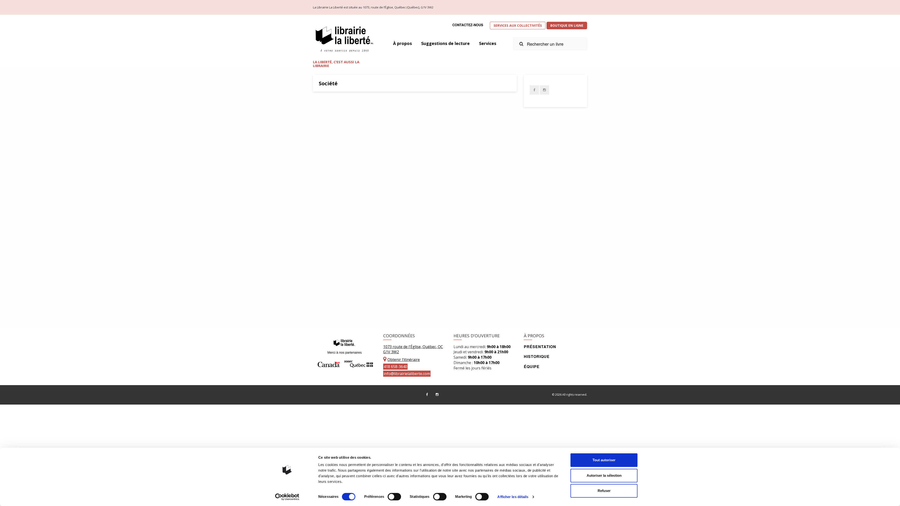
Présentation (540, 346)
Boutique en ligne (566, 25)
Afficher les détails (512, 497)
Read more (478, 116)
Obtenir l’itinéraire (403, 359)
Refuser (604, 491)
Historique (537, 356)
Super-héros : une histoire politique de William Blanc (387, 105)
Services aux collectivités (518, 25)
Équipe (532, 366)
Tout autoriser (603, 460)
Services (487, 43)
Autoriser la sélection (604, 475)
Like (363, 127)
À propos (402, 43)
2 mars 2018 (331, 242)
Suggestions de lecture (445, 43)
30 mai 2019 (331, 127)
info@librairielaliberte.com (407, 373)
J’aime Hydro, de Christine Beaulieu (365, 195)
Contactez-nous (467, 24)
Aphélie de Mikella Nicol (350, 265)
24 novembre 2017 (335, 304)
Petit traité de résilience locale (359, 150)
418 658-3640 (395, 366)
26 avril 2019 (331, 171)
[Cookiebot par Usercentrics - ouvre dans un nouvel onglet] (287, 496)
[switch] (394, 496)
